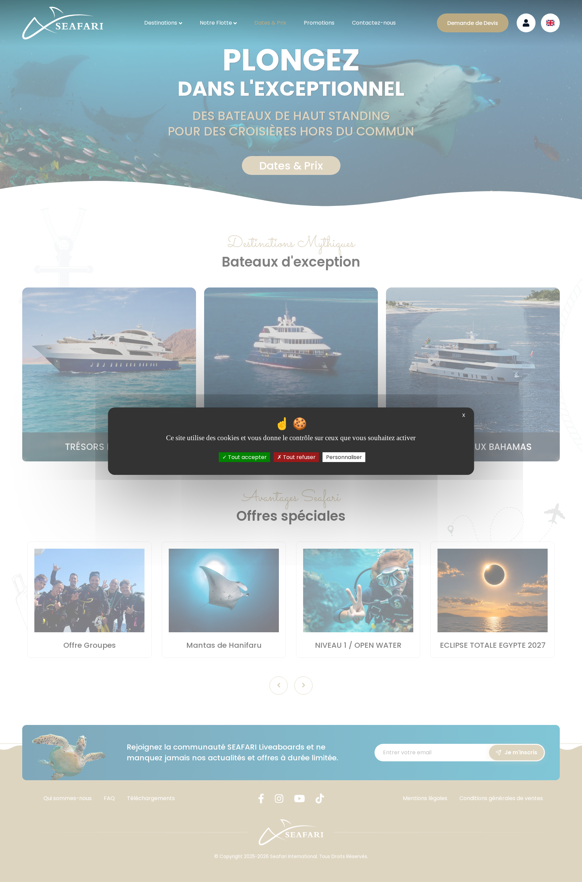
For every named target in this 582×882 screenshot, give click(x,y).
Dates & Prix (270, 23)
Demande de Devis (472, 23)
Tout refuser (299, 457)
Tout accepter (247, 457)
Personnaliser (344, 457)
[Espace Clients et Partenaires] (526, 22)
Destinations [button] (160, 23)
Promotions (319, 23)
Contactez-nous (374, 23)
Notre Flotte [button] (216, 23)
